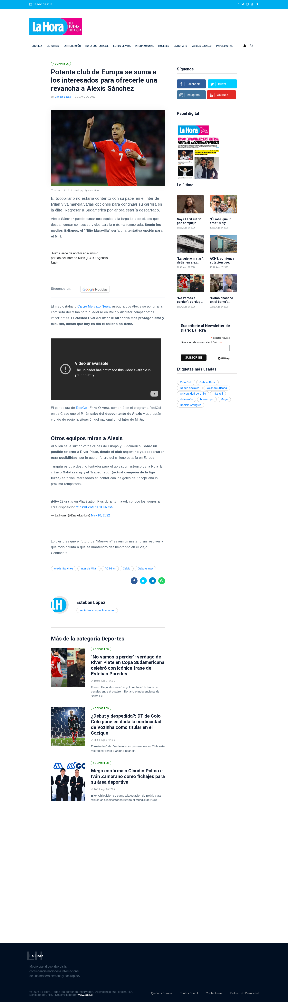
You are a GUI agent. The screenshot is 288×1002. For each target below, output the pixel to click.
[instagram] (247, 4)
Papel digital (224, 46)
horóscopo (207, 399)
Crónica (37, 46)
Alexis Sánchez (63, 568)
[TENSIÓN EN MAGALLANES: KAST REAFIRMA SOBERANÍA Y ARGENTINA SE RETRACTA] (193, 151)
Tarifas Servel (189, 993)
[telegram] (257, 4)
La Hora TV (180, 46)
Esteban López (63, 96)
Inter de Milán (89, 568)
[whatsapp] (161, 580)
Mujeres (163, 46)
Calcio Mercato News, (94, 306)
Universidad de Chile (193, 393)
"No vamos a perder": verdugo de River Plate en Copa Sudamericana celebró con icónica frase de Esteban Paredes (127, 665)
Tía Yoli (218, 393)
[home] (55, 26)
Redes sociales (189, 387)
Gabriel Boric (207, 382)
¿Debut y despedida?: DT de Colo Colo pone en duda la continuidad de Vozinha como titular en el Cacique (126, 724)
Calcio (126, 568)
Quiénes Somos (161, 993)
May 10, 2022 (100, 515)
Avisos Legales (202, 46)
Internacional (144, 46)
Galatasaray (145, 568)
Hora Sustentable (97, 46)
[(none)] (60, 604)
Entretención (72, 46)
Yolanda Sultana (217, 387)
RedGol (81, 408)
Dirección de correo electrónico (201, 342)
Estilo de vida (122, 46)
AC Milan (110, 568)
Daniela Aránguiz (190, 405)
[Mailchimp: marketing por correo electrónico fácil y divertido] (223, 361)
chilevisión (186, 399)
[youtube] (252, 4)
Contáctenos (214, 993)
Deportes (53, 46)
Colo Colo (186, 382)
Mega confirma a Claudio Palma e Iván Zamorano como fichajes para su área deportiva (128, 776)
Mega (224, 399)
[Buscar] (252, 46)
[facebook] (238, 4)
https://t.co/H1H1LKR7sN (94, 507)
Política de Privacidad (244, 993)
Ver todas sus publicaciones (97, 610)
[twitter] (243, 4)
